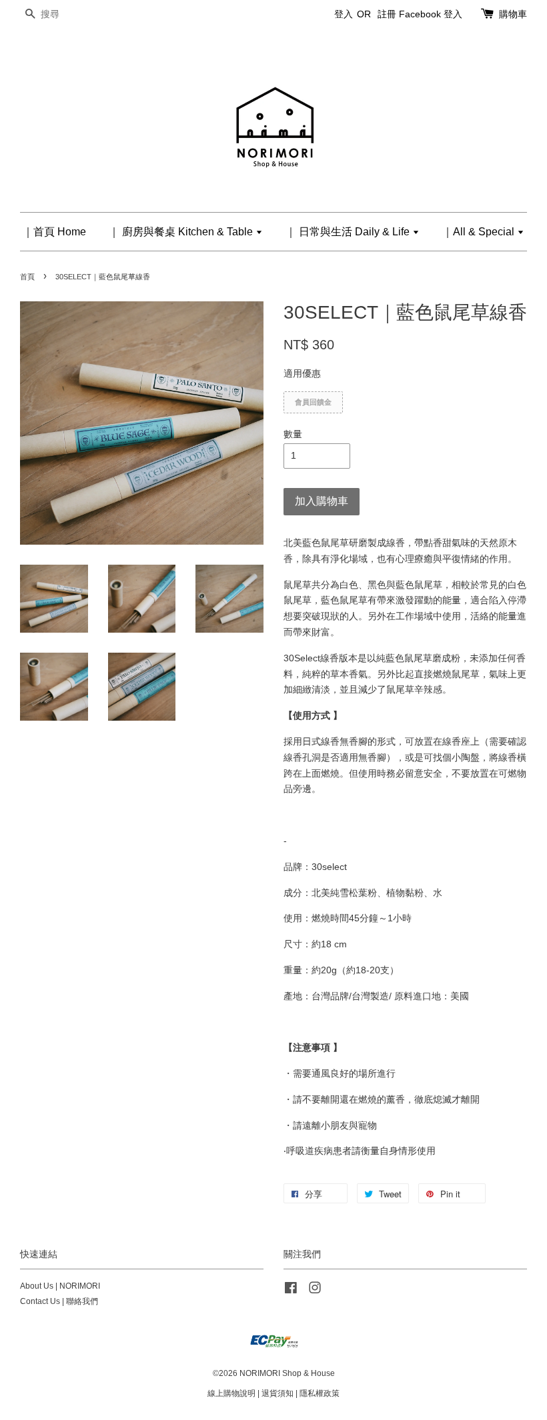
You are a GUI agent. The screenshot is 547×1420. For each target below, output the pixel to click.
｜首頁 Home (54, 231)
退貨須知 (277, 1393)
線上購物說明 (231, 1393)
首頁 (27, 277)
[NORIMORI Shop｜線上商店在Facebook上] (291, 1290)
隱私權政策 (320, 1393)
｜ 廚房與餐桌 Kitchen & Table (182, 231)
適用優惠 (302, 373)
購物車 (513, 14)
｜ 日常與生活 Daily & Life (349, 231)
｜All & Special (479, 231)
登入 (343, 14)
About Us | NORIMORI (60, 1286)
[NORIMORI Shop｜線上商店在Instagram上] (315, 1290)
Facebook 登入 (430, 14)
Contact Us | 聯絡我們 (59, 1301)
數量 (293, 434)
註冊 (387, 14)
